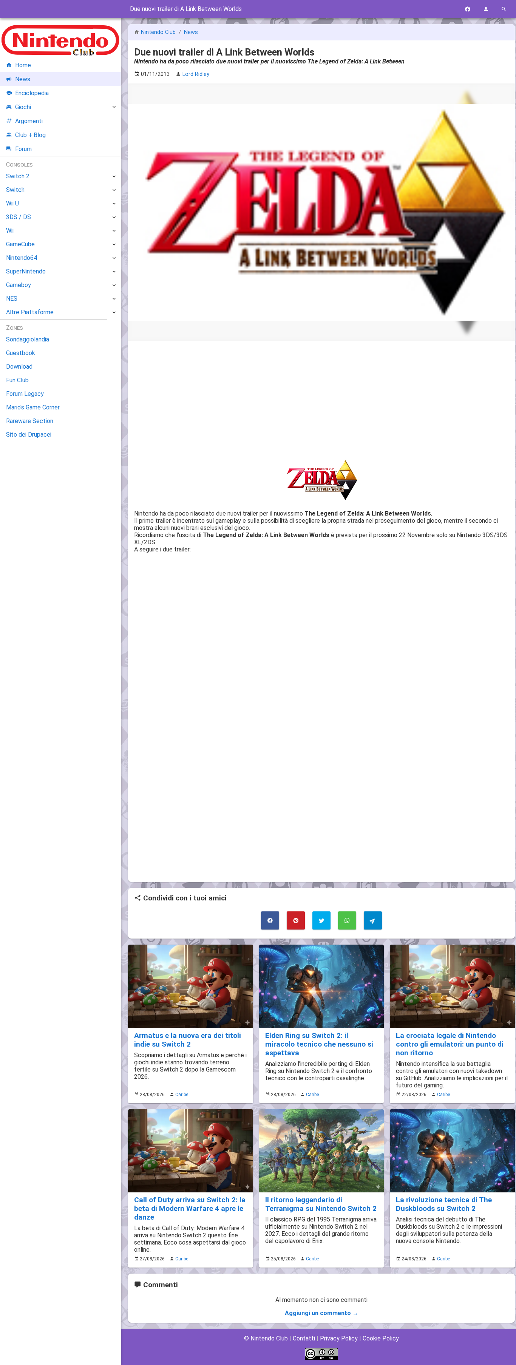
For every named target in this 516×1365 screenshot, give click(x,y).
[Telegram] (373, 920)
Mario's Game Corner (33, 407)
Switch (15, 189)
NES (11, 298)
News (191, 32)
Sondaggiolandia (27, 339)
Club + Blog (30, 135)
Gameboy (18, 285)
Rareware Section (29, 421)
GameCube (20, 244)
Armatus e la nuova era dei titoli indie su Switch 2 (187, 1039)
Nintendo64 (21, 257)
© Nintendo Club (266, 1338)
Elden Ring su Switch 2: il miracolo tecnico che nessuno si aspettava (319, 1044)
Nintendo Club (158, 32)
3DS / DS (18, 217)
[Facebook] (468, 9)
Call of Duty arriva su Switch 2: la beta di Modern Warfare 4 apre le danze (190, 1208)
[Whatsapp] (347, 920)
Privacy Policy (339, 1338)
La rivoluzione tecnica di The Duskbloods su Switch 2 (444, 1204)
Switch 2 (17, 176)
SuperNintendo (26, 271)
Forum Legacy (25, 393)
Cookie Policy (381, 1338)
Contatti (304, 1338)
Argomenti (29, 121)
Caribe (181, 1094)
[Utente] (486, 9)
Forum (23, 149)
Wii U (12, 203)
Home (23, 65)
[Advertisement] (321, 400)
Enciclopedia (32, 93)
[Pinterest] (296, 920)
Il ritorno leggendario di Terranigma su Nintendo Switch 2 (321, 1204)
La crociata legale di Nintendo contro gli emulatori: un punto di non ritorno (450, 1044)
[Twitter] (321, 920)
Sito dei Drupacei (28, 434)
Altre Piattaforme (30, 312)
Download (19, 366)
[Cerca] (504, 9)
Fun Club (17, 380)
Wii (10, 230)
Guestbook (20, 353)
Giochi (23, 107)
